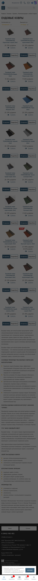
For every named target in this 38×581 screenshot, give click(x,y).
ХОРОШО (30, 570)
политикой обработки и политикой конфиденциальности (14, 571)
